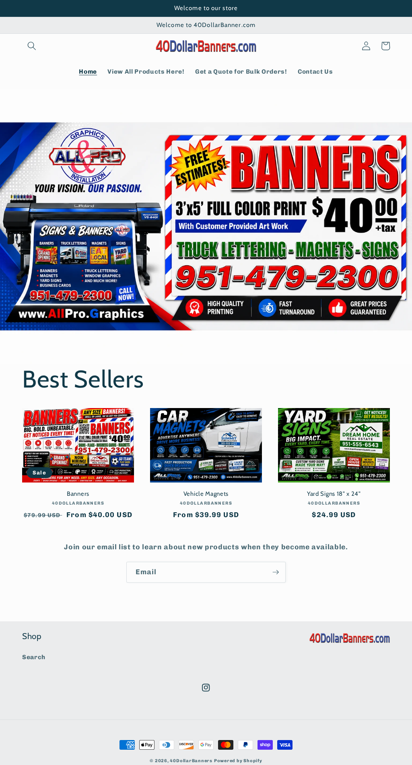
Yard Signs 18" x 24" (334, 493)
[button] (31, 46)
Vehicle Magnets (206, 493)
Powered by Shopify (238, 760)
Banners (78, 493)
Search (33, 657)
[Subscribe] (275, 572)
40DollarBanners (191, 760)
